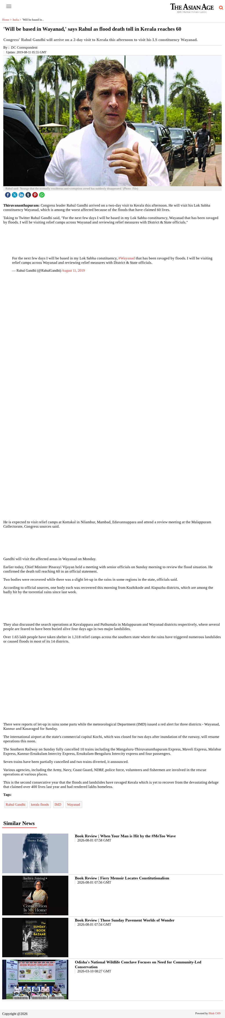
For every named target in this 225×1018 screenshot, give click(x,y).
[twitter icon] (15, 193)
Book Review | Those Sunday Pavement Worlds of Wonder (124, 920)
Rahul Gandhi (16, 804)
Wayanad (74, 804)
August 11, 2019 (73, 270)
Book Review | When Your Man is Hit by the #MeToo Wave (125, 836)
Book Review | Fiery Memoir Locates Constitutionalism (122, 878)
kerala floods (40, 804)
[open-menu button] (8, 6)
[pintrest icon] (35, 193)
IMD (58, 804)
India (17, 19)
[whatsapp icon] (42, 193)
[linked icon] (22, 193)
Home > (7, 19)
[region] (112, 238)
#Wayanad (126, 258)
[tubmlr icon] (29, 193)
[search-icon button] (220, 8)
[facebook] (8, 193)
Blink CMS (215, 1013)
